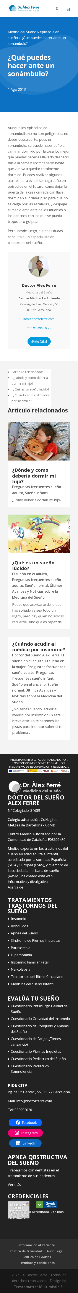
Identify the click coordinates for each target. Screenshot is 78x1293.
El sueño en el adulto (29, 574)
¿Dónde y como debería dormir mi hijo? (34, 475)
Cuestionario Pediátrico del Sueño (38, 1058)
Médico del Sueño (22, 32)
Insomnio (18, 918)
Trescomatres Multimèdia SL (39, 1286)
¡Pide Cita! (39, 341)
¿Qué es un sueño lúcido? (31, 389)
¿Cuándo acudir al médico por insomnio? (38, 646)
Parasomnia (20, 947)
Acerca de (15, 887)
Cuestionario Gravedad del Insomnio (40, 1018)
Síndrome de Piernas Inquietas (35, 940)
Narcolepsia (20, 969)
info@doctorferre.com (39, 319)
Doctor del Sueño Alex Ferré (36, 655)
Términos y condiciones (37, 1263)
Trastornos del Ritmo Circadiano (37, 976)
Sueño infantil (37, 492)
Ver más (14, 1184)
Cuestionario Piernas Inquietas (36, 1051)
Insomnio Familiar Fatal (30, 962)
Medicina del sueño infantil (32, 984)
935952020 (23, 1109)
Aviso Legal (55, 1251)
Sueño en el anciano (29, 684)
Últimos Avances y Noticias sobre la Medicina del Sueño (37, 591)
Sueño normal (36, 585)
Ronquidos (19, 926)
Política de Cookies (37, 1257)
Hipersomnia (21, 955)
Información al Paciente (36, 1245)
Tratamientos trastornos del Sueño (32, 905)
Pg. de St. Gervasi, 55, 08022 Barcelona (39, 1092)
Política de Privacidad (26, 1251)
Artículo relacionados (28, 372)
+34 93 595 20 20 (39, 328)
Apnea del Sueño (24, 933)
